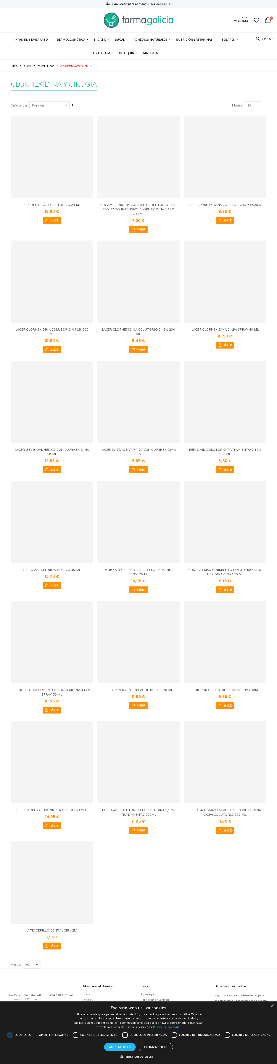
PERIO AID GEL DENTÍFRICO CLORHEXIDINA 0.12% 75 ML (138, 571)
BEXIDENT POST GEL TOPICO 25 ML (52, 204)
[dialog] (138, 1032)
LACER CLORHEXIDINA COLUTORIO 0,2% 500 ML (225, 204)
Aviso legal (148, 994)
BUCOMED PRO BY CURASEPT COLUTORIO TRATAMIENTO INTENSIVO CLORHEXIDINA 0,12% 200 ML (138, 209)
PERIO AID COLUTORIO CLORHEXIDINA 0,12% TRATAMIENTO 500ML (138, 812)
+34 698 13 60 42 (62, 995)
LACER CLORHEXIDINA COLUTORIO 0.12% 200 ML (138, 331)
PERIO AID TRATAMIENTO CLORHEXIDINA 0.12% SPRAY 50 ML (51, 692)
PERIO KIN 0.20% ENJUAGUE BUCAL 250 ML (138, 690)
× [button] (272, 1006)
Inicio (14, 66)
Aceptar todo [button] (120, 1047)
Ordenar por (19, 105)
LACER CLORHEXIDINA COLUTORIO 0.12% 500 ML (52, 331)
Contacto (88, 994)
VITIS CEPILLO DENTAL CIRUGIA (52, 930)
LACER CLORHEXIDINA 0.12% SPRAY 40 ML (225, 329)
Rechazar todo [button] (155, 1047)
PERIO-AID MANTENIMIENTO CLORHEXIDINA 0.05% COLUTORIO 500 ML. (225, 812)
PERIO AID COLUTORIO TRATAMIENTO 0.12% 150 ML (225, 451)
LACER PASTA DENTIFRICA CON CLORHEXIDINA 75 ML (138, 451)
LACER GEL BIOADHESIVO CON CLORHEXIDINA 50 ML (52, 451)
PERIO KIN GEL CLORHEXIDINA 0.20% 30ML (224, 690)
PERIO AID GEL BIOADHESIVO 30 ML (52, 569)
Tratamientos (46, 66)
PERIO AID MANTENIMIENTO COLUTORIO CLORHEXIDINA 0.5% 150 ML (225, 571)
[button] (256, 20)
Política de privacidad (155, 999)
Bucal (27, 66)
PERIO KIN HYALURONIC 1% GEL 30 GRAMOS (52, 810)
